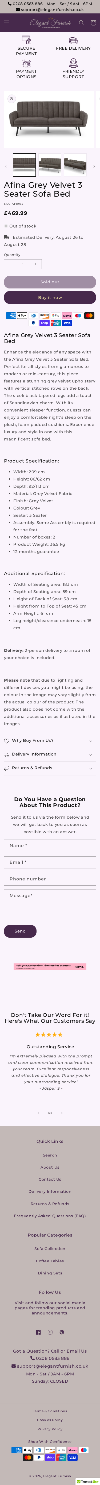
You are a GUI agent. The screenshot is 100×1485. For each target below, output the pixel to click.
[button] (7, 23)
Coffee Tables (50, 1261)
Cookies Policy (50, 1420)
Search (50, 1155)
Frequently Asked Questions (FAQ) (50, 1215)
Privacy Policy (50, 1429)
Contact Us (50, 1179)
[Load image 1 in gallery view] (24, 164)
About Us (50, 1167)
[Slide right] (94, 166)
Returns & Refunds (50, 1203)
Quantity (12, 254)
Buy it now (50, 297)
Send (20, 931)
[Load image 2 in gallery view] (49, 164)
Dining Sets (50, 1273)
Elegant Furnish (57, 1476)
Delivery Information (50, 1191)
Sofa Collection (50, 1248)
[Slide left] (6, 166)
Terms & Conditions (50, 1411)
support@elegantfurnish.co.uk (52, 9)
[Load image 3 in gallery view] (75, 164)
